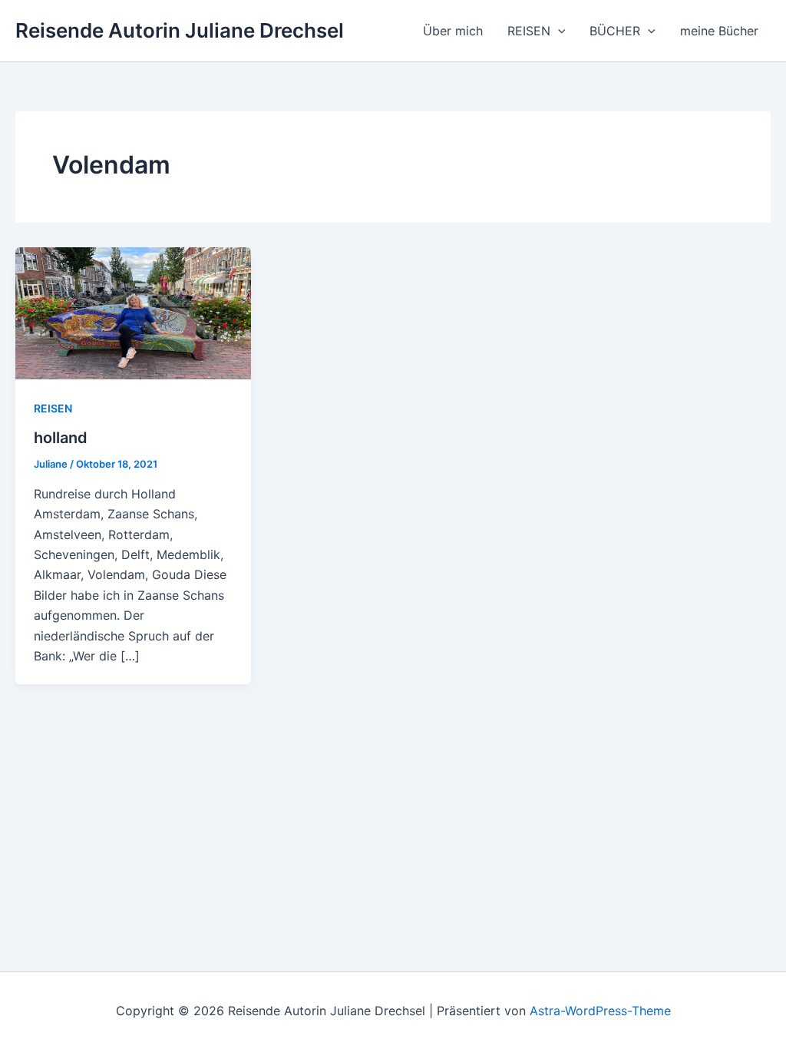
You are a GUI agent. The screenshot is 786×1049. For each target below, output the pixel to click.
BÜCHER (615, 30)
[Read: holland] (133, 311)
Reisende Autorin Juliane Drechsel (179, 30)
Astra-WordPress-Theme (600, 1010)
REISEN (528, 30)
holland (61, 438)
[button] (558, 30)
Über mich (453, 30)
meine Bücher (719, 30)
